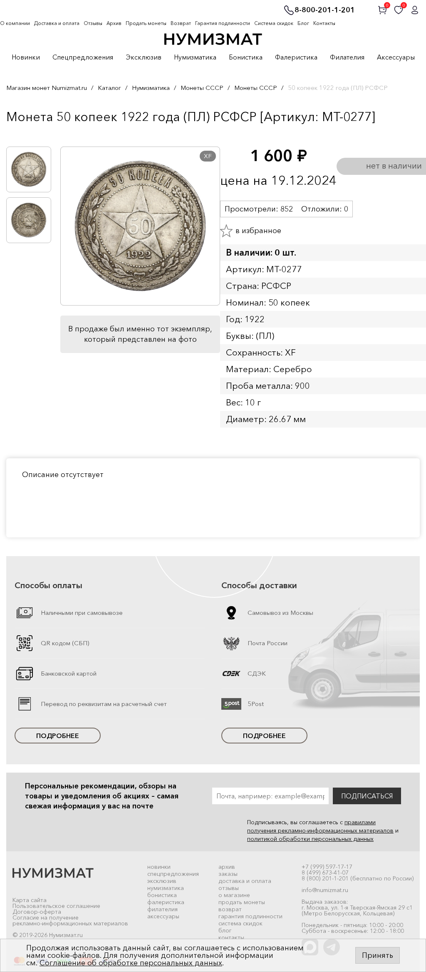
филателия (162, 909)
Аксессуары (396, 57)
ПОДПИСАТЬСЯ (367, 796)
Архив (113, 23)
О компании (15, 23)
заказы (228, 874)
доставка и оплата (244, 881)
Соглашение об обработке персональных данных (131, 962)
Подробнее (57, 735)
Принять (377, 955)
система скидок (240, 923)
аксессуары (163, 916)
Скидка (24, 134)
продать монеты (241, 902)
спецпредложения (173, 874)
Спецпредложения (82, 57)
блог (225, 930)
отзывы (228, 888)
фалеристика (165, 902)
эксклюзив (161, 881)
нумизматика (165, 888)
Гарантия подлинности (222, 23)
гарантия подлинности (250, 916)
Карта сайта (29, 900)
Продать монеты (146, 23)
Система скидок (273, 23)
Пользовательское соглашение (56, 906)
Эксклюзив (143, 57)
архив (226, 866)
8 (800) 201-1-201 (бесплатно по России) (358, 878)
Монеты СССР (202, 88)
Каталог (109, 88)
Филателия (347, 57)
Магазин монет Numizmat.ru (46, 88)
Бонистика (246, 57)
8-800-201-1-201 (325, 10)
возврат (230, 909)
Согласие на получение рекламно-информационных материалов (70, 920)
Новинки (26, 57)
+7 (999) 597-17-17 (327, 866)
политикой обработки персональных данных (310, 839)
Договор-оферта (36, 911)
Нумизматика (195, 57)
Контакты (324, 23)
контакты (231, 937)
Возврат (181, 23)
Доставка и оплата (56, 23)
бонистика (162, 895)
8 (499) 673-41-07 (325, 872)
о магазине (234, 895)
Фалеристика (296, 57)
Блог (303, 23)
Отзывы (93, 23)
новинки (159, 866)
